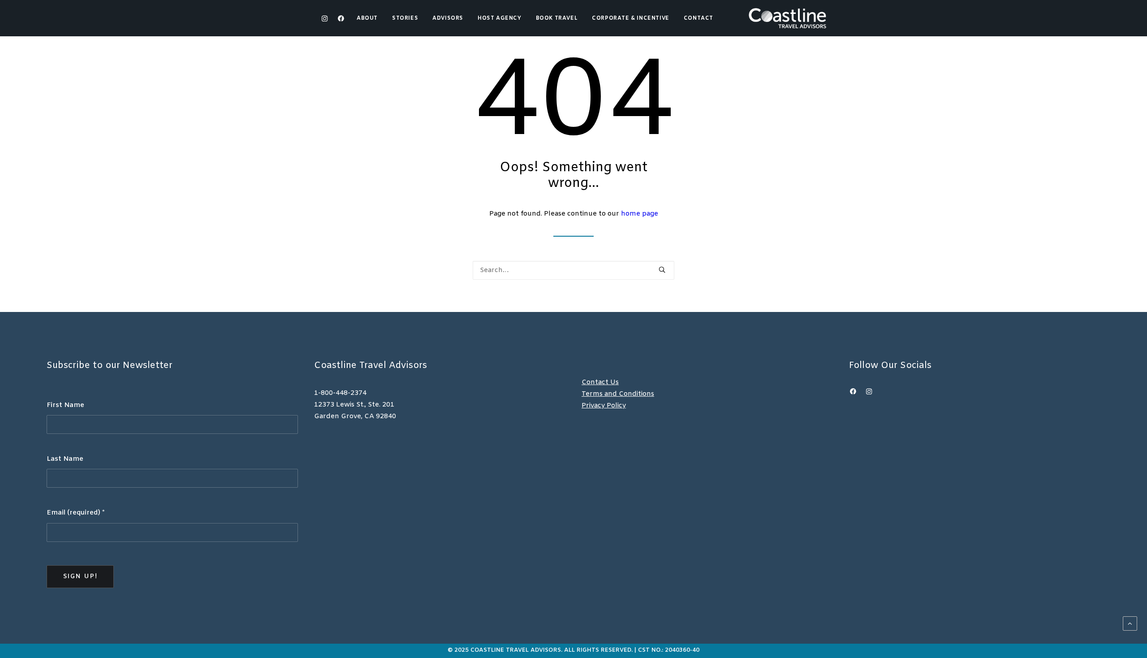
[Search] (573, 270)
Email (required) (76, 512)
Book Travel (557, 18)
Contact (698, 18)
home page (639, 213)
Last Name (65, 459)
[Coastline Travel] (787, 18)
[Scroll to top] (1130, 623)
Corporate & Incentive (630, 18)
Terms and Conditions (618, 394)
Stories (405, 18)
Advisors (447, 18)
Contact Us (600, 382)
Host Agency (500, 18)
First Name (65, 405)
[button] (339, 18)
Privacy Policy (604, 405)
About (367, 18)
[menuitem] (370, 18)
